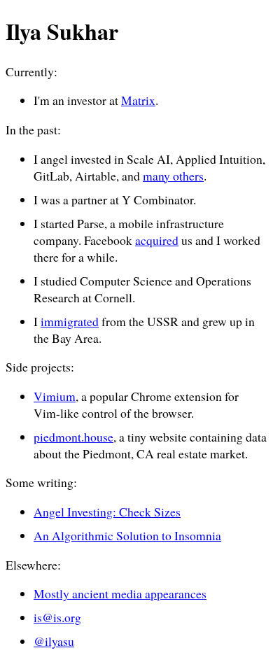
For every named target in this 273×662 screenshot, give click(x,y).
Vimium (55, 396)
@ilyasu (54, 641)
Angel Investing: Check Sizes (107, 511)
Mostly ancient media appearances (120, 593)
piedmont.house (73, 436)
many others (173, 175)
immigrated (70, 321)
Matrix (138, 100)
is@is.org (57, 617)
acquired (156, 240)
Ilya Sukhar (62, 31)
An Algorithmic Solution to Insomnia (127, 535)
